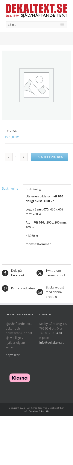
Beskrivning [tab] (10, 188)
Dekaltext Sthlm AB (39, 411)
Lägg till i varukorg (50, 157)
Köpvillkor (13, 355)
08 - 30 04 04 (53, 333)
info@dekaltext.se (51, 343)
